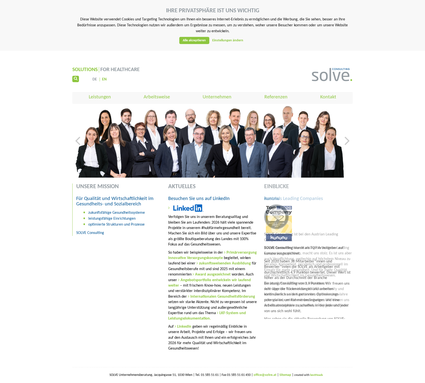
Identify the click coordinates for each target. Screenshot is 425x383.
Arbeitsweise (157, 97)
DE (94, 79)
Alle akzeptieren (194, 40)
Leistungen (100, 97)
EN (104, 79)
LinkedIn (184, 327)
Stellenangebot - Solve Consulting (295, 374)
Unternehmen (217, 97)
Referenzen (276, 97)
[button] (77, 155)
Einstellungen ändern (227, 40)
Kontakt (328, 97)
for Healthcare (106, 70)
